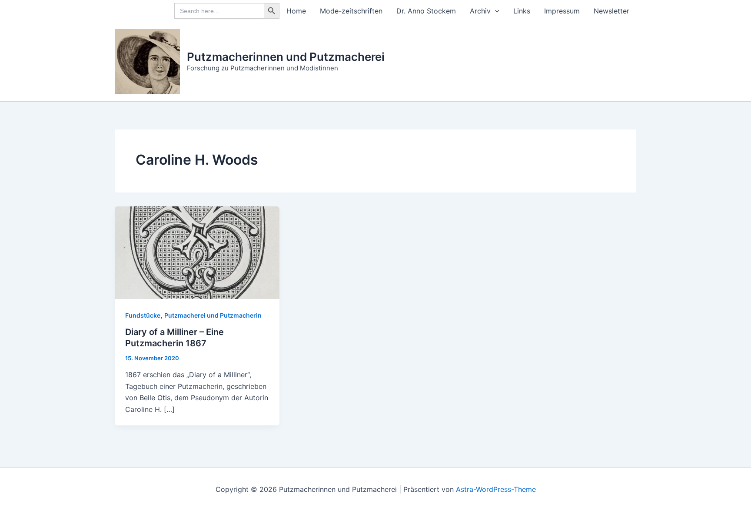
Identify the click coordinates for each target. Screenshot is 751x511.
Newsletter (611, 11)
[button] (495, 11)
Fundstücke (142, 315)
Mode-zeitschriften (351, 11)
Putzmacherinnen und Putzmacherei (286, 56)
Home (296, 11)
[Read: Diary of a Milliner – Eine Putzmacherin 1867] (197, 252)
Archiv (480, 11)
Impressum (562, 11)
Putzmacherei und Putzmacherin (213, 315)
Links (521, 11)
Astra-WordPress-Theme (496, 489)
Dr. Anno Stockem (426, 11)
